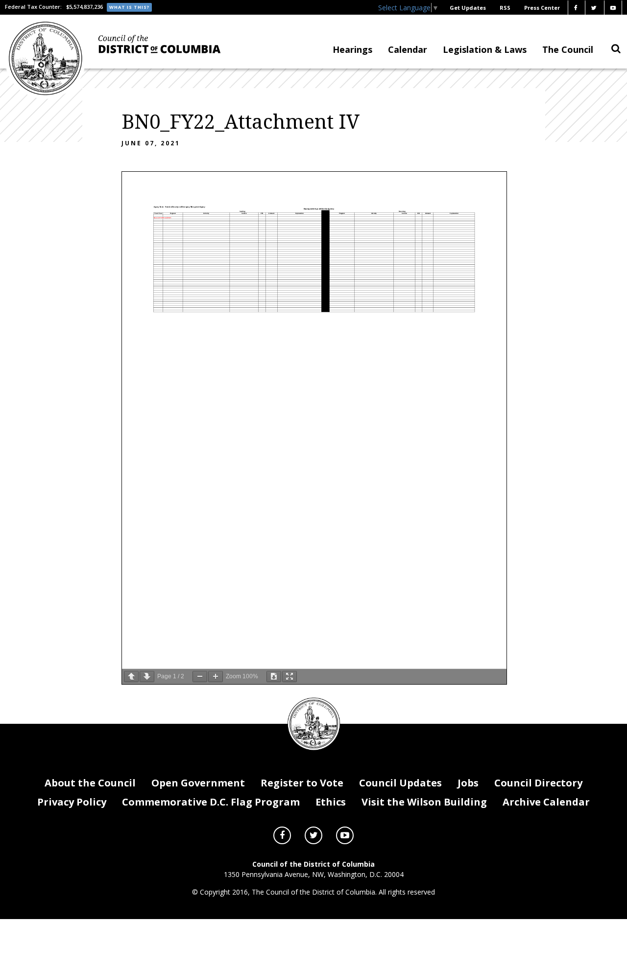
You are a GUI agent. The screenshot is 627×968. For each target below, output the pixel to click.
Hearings (352, 49)
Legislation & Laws (485, 49)
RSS (505, 7)
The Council (567, 49)
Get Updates (468, 7)
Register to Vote (302, 782)
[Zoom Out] (200, 676)
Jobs (468, 782)
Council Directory (538, 782)
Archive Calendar (546, 801)
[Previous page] (131, 676)
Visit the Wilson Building (424, 801)
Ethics (330, 801)
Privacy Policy (71, 801)
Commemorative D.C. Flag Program (211, 801)
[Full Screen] (289, 676)
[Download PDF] (273, 676)
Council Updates (400, 782)
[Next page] (147, 676)
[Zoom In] (215, 676)
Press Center (542, 7)
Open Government (198, 782)
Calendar (407, 49)
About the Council (90, 782)
